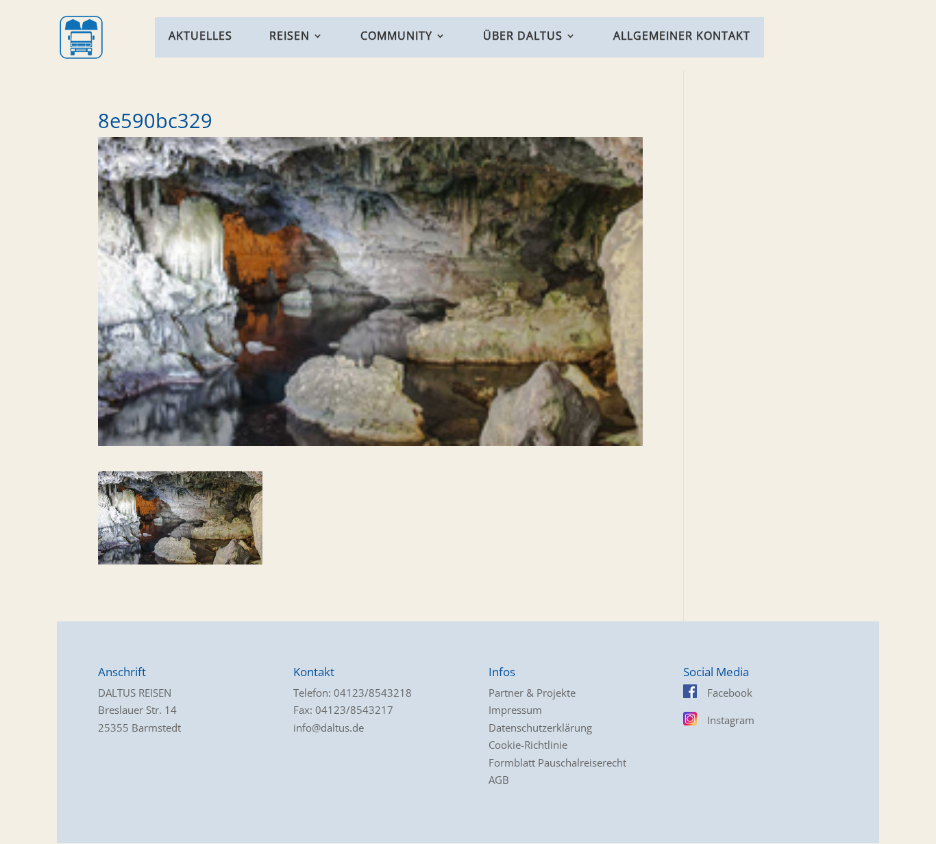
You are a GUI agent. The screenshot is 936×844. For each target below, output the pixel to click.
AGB (499, 779)
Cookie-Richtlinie (528, 745)
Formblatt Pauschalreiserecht (557, 762)
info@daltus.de (328, 727)
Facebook (729, 692)
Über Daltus (523, 37)
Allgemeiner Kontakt (681, 37)
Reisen (289, 37)
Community (396, 37)
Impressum (515, 710)
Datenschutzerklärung (540, 727)
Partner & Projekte (532, 692)
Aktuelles (200, 37)
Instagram (730, 720)
